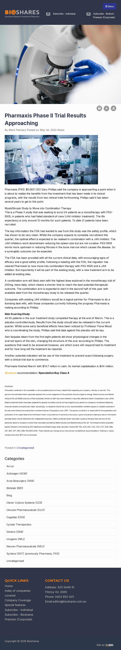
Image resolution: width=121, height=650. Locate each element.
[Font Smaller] (106, 108)
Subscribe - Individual (19, 610)
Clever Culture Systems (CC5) (24, 502)
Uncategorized (15, 560)
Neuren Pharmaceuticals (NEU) (25, 546)
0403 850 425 (64, 596)
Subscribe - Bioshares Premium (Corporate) (19, 617)
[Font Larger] (113, 108)
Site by (100, 645)
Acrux (10, 466)
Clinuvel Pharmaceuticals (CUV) (25, 510)
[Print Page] (99, 108)
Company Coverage (18, 600)
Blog (9, 495)
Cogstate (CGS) (15, 517)
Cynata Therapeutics (18, 524)
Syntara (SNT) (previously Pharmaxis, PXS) (32, 553)
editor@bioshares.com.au (69, 601)
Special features (15, 605)
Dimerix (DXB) (14, 531)
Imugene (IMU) (15, 539)
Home (9, 586)
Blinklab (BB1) (14, 488)
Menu (110, 6)
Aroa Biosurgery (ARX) (20, 480)
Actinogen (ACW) (16, 473)
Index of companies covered (17, 593)
